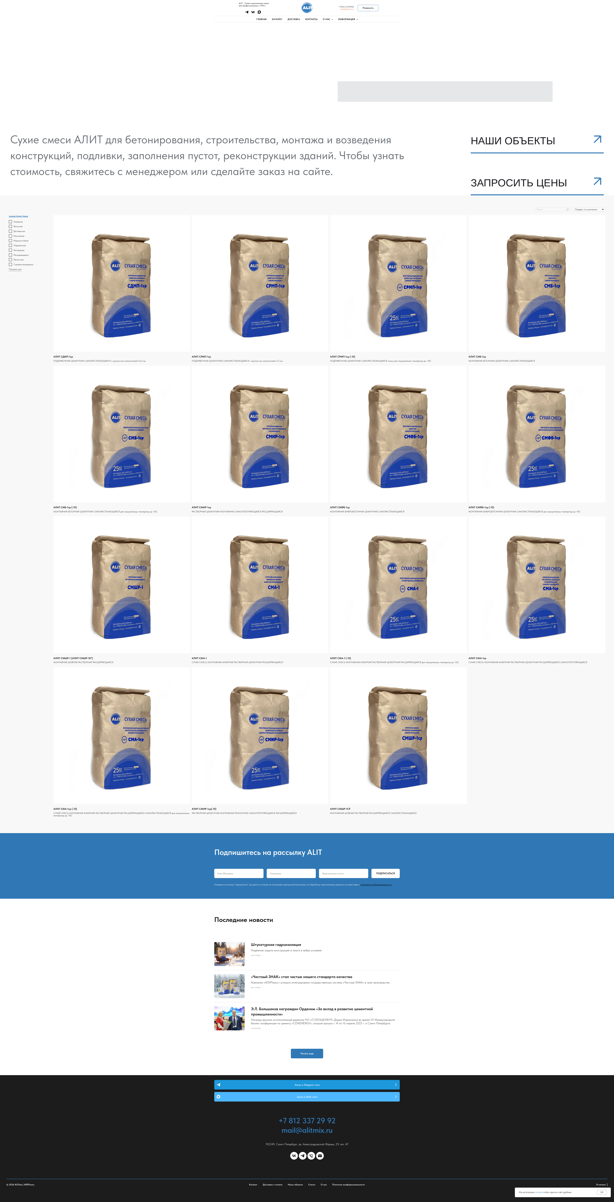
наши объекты (513, 141)
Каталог (277, 19)
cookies (538, 1192)
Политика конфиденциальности (348, 1184)
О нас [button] (327, 19)
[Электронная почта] (320, 1156)
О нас (324, 1184)
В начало (601, 1184)
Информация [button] (347, 19)
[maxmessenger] (259, 13)
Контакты (311, 19)
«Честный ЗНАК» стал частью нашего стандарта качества (301, 976)
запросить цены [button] (519, 183)
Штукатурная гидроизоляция (276, 944)
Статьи (311, 1184)
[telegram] (247, 13)
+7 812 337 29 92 (307, 1120)
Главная (261, 19)
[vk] (253, 13)
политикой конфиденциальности (376, 884)
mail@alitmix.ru (347, 9)
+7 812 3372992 (346, 7)
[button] (597, 181)
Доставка (294, 19)
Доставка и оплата (272, 1184)
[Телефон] (311, 1156)
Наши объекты (295, 1184)
